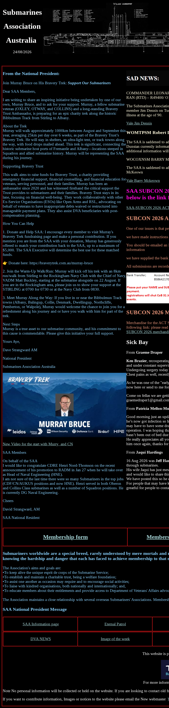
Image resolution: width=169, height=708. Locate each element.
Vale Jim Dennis (139, 123)
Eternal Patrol (115, 624)
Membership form (65, 537)
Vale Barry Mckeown (143, 180)
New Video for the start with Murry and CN (38, 444)
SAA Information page (41, 624)
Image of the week (115, 639)
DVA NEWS (41, 639)
